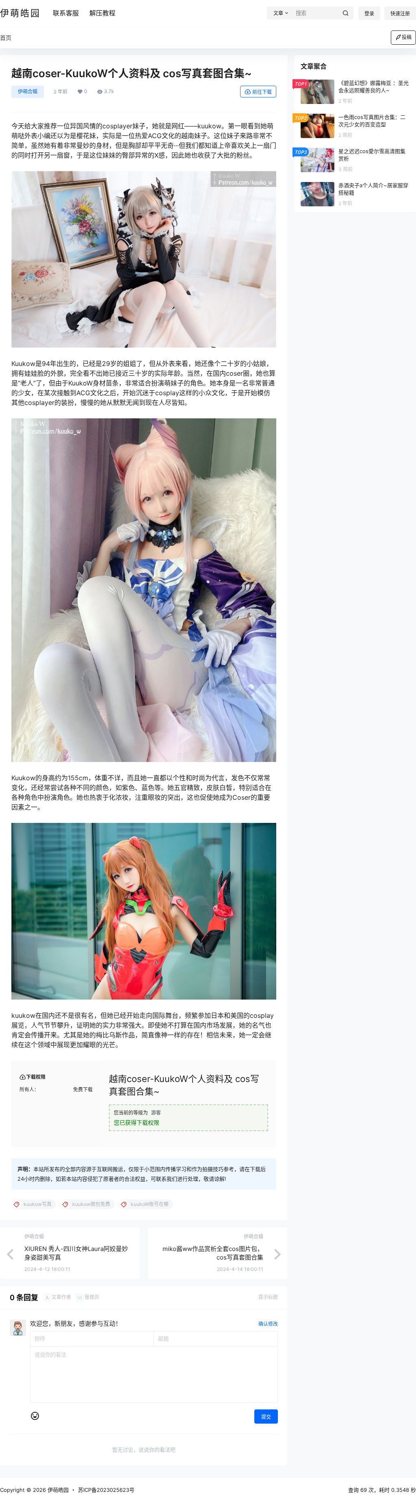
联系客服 (66, 13)
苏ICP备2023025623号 (106, 1490)
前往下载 (262, 92)
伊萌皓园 (57, 1490)
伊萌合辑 (27, 92)
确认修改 (268, 1324)
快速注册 (400, 14)
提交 (266, 1417)
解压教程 (102, 13)
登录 (369, 14)
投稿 (407, 37)
